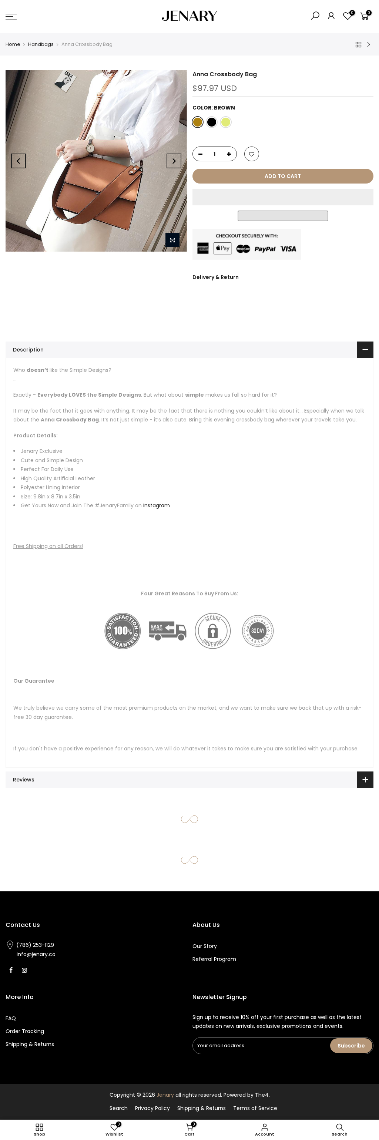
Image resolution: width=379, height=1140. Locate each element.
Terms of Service (255, 1108)
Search (119, 1108)
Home (13, 44)
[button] (283, 197)
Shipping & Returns (30, 1044)
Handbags (41, 44)
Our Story (204, 946)
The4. (262, 1095)
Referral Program (214, 959)
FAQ (11, 1018)
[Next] (174, 161)
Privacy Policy (152, 1108)
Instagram (156, 505)
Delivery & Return (215, 277)
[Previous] (18, 161)
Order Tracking (25, 1031)
